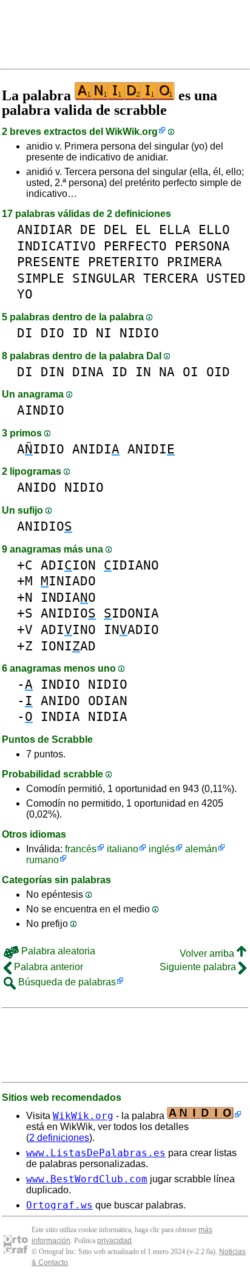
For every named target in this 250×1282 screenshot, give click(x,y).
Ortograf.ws (59, 1205)
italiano (122, 849)
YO (25, 294)
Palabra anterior (47, 967)
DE (88, 229)
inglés (162, 849)
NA (167, 371)
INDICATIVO (56, 245)
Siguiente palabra (199, 967)
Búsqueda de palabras (66, 982)
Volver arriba (208, 953)
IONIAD (68, 645)
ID (80, 332)
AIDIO (40, 449)
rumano (42, 860)
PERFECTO (135, 245)
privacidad (114, 1240)
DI (25, 332)
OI (190, 371)
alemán (201, 849)
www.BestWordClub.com (86, 1179)
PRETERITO (123, 261)
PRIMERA (194, 261)
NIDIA (107, 716)
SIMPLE (40, 278)
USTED (226, 278)
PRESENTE (48, 261)
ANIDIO (44, 526)
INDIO (60, 684)
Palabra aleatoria (57, 951)
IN (143, 371)
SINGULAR (103, 278)
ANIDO (36, 487)
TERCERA (170, 278)
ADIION (68, 565)
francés (80, 849)
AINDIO (40, 410)
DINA (88, 371)
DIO (52, 332)
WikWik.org (132, 131)
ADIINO (68, 629)
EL (143, 229)
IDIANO (131, 565)
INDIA (60, 716)
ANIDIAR (44, 229)
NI (104, 332)
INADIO (131, 629)
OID (218, 371)
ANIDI (96, 449)
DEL (115, 229)
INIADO (68, 580)
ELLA (175, 229)
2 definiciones (59, 1137)
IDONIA (131, 613)
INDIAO (68, 597)
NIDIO (139, 332)
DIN (52, 371)
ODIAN (107, 700)
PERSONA (202, 245)
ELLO (214, 229)
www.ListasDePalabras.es (96, 1153)
